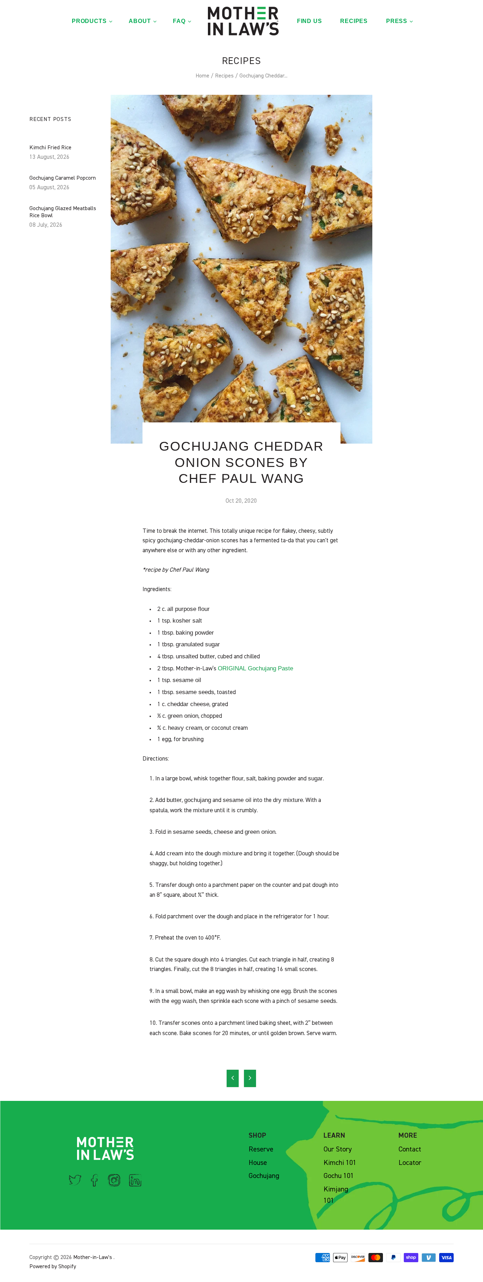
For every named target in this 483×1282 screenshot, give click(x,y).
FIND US (309, 21)
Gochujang (264, 1175)
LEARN (334, 1135)
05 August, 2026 (49, 188)
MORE (407, 1135)
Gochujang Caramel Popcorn (62, 178)
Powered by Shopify (52, 1267)
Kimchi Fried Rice (50, 148)
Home (202, 76)
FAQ (179, 21)
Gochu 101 (339, 1175)
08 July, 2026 (46, 225)
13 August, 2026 (49, 157)
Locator (409, 1162)
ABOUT (140, 21)
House (258, 1162)
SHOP (258, 1135)
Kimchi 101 (340, 1162)
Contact (409, 1149)
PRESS (396, 21)
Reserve (261, 1149)
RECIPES (354, 21)
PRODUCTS (89, 21)
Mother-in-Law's (92, 1257)
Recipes (224, 76)
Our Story (338, 1149)
